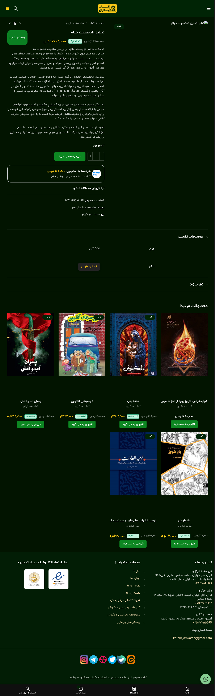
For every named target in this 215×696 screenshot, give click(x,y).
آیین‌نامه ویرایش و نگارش (124, 608)
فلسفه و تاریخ (75, 23)
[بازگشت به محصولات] (14, 23)
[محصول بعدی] (9, 23)
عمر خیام (87, 214)
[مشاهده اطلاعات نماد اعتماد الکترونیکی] (58, 579)
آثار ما (136, 571)
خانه (101, 23)
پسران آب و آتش (30, 401)
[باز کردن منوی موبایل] (209, 8)
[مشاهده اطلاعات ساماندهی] (34, 579)
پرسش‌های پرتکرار (128, 622)
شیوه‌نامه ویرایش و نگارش (123, 615)
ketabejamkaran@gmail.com (192, 638)
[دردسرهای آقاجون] (82, 355)
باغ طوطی (184, 521)
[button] (184, 424)
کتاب (91, 23)
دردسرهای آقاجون (82, 401)
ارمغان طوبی (17, 38)
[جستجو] (16, 8)
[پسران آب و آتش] (30, 355)
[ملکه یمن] (133, 355)
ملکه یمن (133, 401)
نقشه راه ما (133, 593)
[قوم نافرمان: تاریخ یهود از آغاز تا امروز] (184, 355)
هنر (74, 208)
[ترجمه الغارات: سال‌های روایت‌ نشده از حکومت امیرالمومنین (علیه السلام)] (133, 474)
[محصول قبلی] (19, 23)
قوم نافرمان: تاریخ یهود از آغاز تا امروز (184, 401)
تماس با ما (133, 586)
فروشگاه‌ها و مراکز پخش (125, 600)
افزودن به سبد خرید (70, 156)
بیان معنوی (133, 526)
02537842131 (203, 583)
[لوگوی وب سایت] (107, 8)
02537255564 (202, 623)
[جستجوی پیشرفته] (7, 8)
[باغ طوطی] (184, 474)
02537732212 (203, 603)
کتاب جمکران (184, 406)
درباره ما (135, 578)
